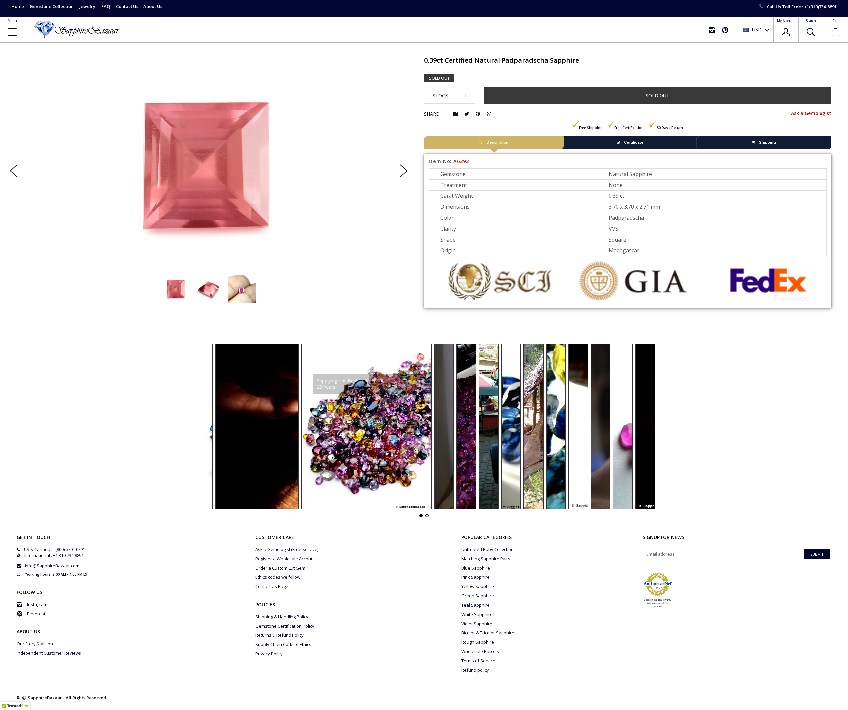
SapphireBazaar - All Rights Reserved (67, 698)
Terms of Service (478, 661)
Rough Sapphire (477, 642)
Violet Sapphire (476, 624)
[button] (847, 708)
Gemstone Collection (52, 6)
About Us (152, 6)
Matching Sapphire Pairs (485, 559)
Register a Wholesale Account (285, 559)
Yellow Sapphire (477, 586)
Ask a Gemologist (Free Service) (286, 549)
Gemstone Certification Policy (284, 626)
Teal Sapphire (475, 605)
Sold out (657, 95)
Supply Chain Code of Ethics (283, 644)
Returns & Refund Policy (279, 635)
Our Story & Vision (35, 644)
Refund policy (475, 670)
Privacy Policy (269, 654)
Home (17, 6)
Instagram (37, 604)
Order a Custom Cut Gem (280, 568)
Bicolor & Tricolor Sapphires (489, 633)
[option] (208, 165)
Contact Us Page (271, 586)
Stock (440, 95)
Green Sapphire (477, 596)
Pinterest (36, 614)
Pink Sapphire (475, 577)
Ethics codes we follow (277, 577)
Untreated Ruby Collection (487, 549)
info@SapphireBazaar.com (52, 566)
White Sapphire (477, 614)
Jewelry (87, 6)
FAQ (105, 6)
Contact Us (127, 6)
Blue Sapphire (475, 568)
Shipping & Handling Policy (281, 617)
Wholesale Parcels (480, 651)
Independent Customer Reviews (49, 653)
